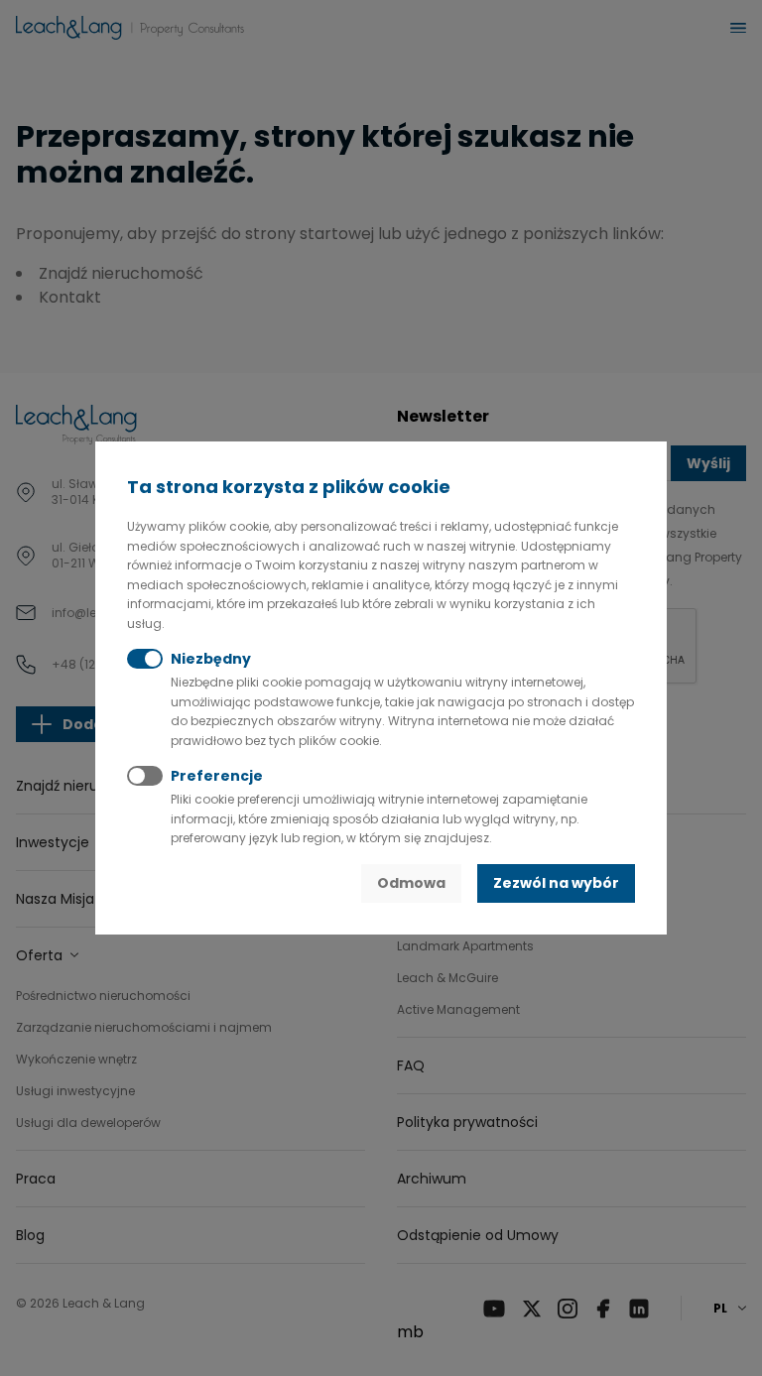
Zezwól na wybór (556, 883)
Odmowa (411, 883)
